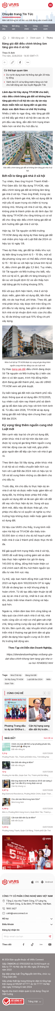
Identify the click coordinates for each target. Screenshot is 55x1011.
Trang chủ (4, 27)
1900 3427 (11, 908)
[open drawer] (50, 5)
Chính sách (45, 27)
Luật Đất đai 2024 (34, 679)
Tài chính (26, 27)
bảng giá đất (19, 369)
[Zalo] (27, 62)
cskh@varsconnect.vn (17, 913)
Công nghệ (35, 27)
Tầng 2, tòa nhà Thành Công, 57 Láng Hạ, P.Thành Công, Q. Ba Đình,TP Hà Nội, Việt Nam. (28, 902)
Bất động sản (16, 27)
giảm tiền (9, 683)
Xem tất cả (48, 738)
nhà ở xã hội (16, 675)
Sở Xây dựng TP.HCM (14, 679)
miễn (48, 679)
